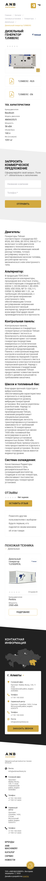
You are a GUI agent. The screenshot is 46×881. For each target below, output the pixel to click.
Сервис (9, 856)
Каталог (18, 15)
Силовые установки (13, 19)
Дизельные (9, 22)
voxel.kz (26, 876)
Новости (10, 860)
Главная (8, 15)
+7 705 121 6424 (14, 800)
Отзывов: (32, 592)
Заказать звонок (23, 728)
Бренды (9, 842)
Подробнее (23, 612)
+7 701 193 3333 (17, 698)
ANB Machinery (11, 847)
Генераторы (29, 19)
